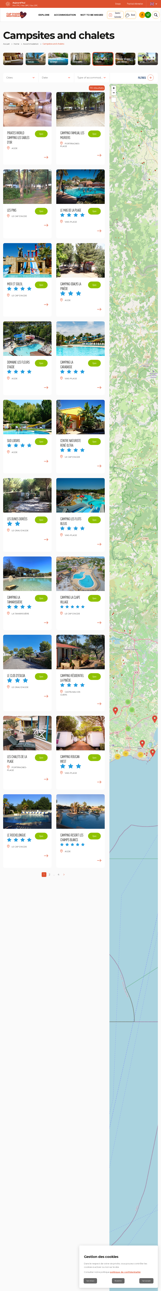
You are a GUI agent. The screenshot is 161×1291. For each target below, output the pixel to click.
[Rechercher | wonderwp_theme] (154, 15)
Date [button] (45, 77)
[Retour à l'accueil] (16, 15)
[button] (135, 78)
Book (133, 14)
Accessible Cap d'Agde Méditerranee (142, 15)
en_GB (153, 4)
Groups (118, 3)
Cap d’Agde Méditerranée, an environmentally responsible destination (148, 15)
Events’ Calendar (117, 15)
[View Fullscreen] (113, 99)
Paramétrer (118, 1281)
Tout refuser (90, 1281)
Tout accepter (146, 1281)
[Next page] (63, 874)
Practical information (135, 3)
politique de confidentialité (125, 1272)
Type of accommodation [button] (91, 77)
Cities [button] (9, 77)
